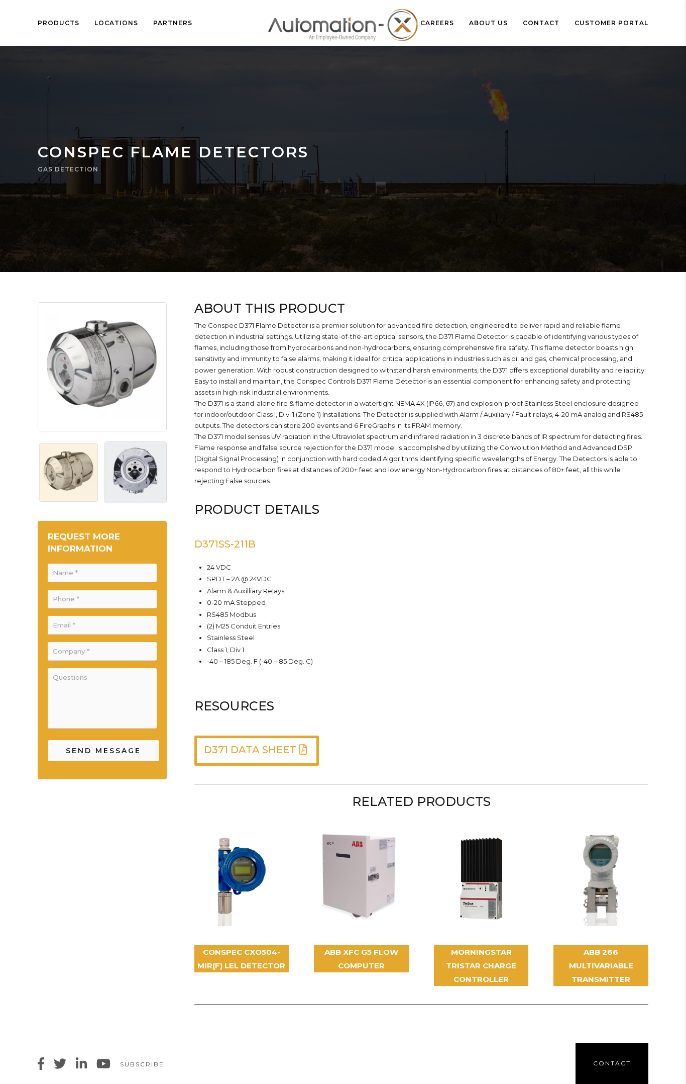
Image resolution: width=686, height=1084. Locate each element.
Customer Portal (611, 23)
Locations (116, 23)
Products (58, 23)
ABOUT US (488, 23)
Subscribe (142, 1064)
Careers (437, 23)
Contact (541, 23)
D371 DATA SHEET (250, 750)
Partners (172, 23)
